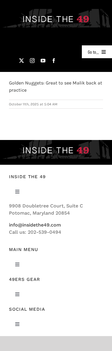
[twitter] (21, 60)
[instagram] (32, 60)
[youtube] (43, 60)
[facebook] (53, 60)
